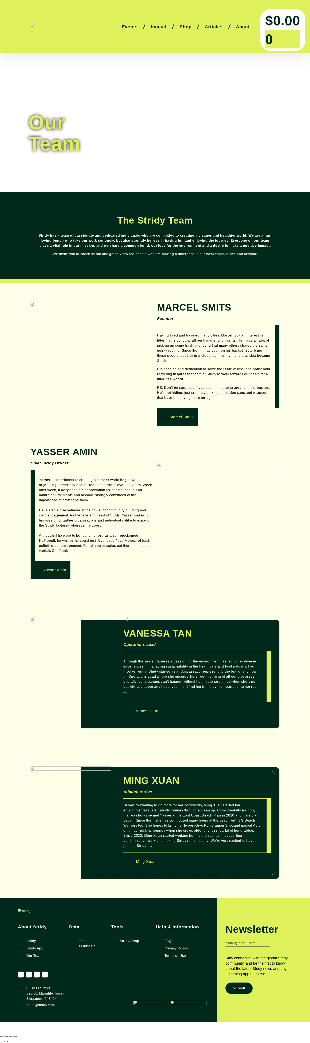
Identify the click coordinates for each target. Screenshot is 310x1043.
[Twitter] (37, 974)
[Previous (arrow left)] (1, 1041)
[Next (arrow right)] (6, 1041)
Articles (213, 26)
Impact (158, 26)
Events (130, 26)
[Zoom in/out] (1, 1036)
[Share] (10, 1036)
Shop (185, 26)
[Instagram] (21, 974)
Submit (239, 988)
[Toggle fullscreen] (6, 1036)
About (243, 26)
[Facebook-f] (29, 974)
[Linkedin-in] (45, 974)
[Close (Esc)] (15, 1036)
